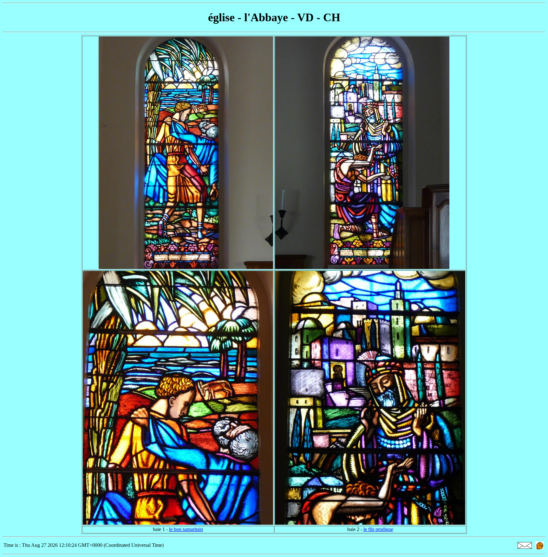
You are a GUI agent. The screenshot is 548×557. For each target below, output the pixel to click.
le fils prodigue (378, 529)
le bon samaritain (186, 529)
